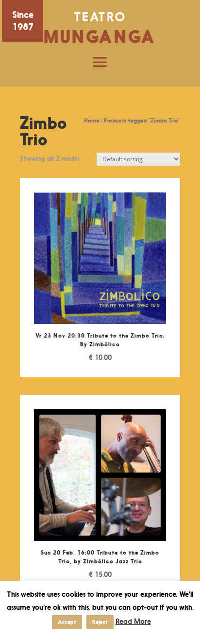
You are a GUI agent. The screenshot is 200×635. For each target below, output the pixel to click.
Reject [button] (100, 622)
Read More (133, 621)
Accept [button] (67, 622)
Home (91, 120)
